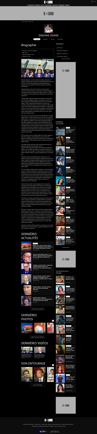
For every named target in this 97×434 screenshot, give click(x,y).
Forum (67, 5)
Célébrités (26, 21)
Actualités (31, 5)
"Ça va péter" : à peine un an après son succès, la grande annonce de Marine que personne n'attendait (70, 163)
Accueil (22, 21)
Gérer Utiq (56, 426)
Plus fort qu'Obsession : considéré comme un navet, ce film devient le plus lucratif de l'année (70, 142)
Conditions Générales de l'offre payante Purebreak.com (40, 426)
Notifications (52, 426)
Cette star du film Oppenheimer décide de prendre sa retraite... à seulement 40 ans (70, 330)
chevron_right (53, 320)
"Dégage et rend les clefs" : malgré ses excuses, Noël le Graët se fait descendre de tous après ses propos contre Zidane (42, 267)
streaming (61, 5)
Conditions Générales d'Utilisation (28, 424)
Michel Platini (45, 115)
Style (42, 5)
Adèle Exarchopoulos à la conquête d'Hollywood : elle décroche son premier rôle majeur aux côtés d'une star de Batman (70, 214)
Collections (48, 5)
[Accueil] (48, 2)
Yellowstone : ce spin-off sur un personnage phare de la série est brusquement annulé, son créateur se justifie (70, 243)
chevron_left (50, 320)
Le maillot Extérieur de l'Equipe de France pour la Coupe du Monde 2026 (26, 356)
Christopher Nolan (62, 56)
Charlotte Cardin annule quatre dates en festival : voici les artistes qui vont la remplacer (70, 182)
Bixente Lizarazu (41, 101)
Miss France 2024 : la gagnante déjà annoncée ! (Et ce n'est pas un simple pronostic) (70, 358)
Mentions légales (44, 424)
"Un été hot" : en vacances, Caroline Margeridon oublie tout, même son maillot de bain (70, 279)
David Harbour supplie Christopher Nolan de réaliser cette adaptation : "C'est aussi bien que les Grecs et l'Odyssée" (70, 233)
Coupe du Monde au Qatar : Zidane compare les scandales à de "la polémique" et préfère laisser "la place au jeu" (42, 278)
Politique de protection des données (67, 424)
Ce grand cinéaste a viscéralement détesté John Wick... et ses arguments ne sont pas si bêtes (70, 350)
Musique (37, 5)
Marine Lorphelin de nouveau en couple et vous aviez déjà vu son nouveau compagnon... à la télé (70, 368)
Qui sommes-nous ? (38, 424)
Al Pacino (59, 47)
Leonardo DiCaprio (62, 50)
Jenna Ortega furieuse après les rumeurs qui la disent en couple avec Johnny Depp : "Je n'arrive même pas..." (70, 388)
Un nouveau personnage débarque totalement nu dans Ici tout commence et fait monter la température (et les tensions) (70, 342)
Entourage (60, 39)
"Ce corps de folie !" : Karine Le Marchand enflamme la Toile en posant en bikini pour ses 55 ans (70, 309)
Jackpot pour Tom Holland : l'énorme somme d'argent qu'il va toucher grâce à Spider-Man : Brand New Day (70, 222)
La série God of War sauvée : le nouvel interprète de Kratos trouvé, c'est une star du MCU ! (70, 152)
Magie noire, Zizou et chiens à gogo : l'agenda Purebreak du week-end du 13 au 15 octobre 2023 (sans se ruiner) (42, 247)
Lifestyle (55, 5)
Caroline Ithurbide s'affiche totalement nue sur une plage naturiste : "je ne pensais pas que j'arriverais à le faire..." (70, 292)
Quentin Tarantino (62, 53)
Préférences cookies (62, 426)
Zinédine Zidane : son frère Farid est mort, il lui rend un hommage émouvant (42, 288)
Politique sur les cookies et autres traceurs (54, 424)
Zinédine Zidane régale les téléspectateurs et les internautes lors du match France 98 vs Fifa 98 (42, 299)
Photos (52, 39)
